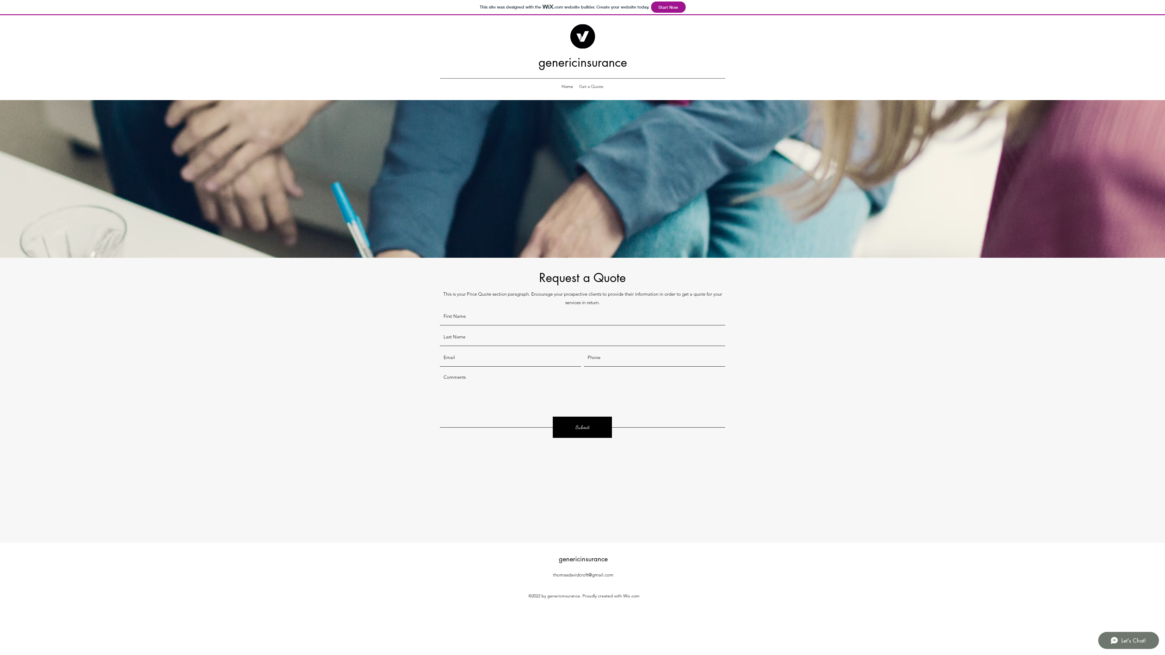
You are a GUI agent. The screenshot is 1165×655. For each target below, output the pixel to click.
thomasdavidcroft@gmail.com (583, 575)
